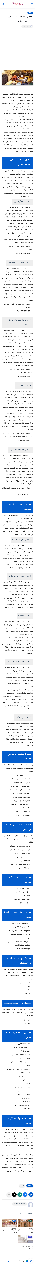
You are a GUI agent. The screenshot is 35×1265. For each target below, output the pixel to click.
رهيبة (8, 1261)
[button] (25, 1194)
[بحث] (3, 4)
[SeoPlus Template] (27, 1261)
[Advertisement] (17, 52)
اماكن (30, 12)
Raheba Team (25, 26)
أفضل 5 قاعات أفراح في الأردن (10, 1231)
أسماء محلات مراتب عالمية (27, 1248)
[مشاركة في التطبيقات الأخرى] (9, 1194)
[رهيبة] (17, 4)
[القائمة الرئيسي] (32, 4)
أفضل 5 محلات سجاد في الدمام (25, 1231)
